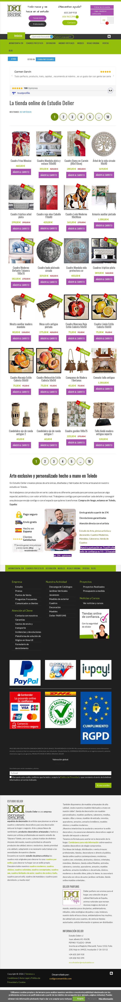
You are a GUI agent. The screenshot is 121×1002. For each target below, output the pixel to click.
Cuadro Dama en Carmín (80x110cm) (76, 162)
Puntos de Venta (23, 595)
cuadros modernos (38, 866)
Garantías (20, 619)
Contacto (71, 22)
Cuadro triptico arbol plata (20, 215)
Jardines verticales (66, 43)
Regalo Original (93, 43)
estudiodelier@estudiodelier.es (81, 962)
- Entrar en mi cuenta (101, 7)
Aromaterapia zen (16, 43)
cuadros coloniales (23, 869)
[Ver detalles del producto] (21, 143)
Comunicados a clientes (26, 603)
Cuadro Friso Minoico (21, 161)
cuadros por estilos (34, 43)
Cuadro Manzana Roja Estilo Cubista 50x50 (76, 325)
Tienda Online (38, 18)
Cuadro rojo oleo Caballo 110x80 (49, 215)
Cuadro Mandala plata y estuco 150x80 (48, 162)
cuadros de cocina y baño (46, 873)
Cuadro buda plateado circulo (48, 269)
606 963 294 (69, 16)
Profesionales (38, 24)
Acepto (80, 998)
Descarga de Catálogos (60, 586)
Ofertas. (105, 43)
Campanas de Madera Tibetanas (76, 379)
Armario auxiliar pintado (104, 214)
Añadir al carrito (21, 172)
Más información (106, 998)
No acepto (92, 998)
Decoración (55, 607)
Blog (11, 50)
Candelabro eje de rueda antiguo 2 (21, 432)
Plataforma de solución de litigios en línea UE (28, 638)
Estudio (19, 586)
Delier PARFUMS (57, 615)
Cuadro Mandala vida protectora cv (76, 269)
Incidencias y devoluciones (28, 632)
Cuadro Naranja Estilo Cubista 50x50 (21, 379)
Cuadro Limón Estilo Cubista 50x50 (104, 325)
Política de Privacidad (69, 777)
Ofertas (85, 568)
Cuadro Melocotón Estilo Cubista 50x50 (49, 379)
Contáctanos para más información (83, 842)
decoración (51, 568)
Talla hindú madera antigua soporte (104, 432)
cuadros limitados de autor (22, 873)
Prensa (18, 591)
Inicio (17, 35)
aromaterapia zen (16, 568)
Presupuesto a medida (94, 591)
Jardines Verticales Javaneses (58, 593)
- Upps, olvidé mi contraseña (99, 12)
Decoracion (50, 43)
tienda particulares (45, 59)
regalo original (74, 568)
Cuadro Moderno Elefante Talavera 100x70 (21, 270)
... (99, 117)
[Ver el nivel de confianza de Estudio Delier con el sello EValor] (94, 624)
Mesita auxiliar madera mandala (21, 325)
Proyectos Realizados (94, 586)
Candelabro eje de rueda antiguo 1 (49, 432)
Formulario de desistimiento (22, 646)
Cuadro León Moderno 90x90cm (76, 215)
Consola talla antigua (104, 377)
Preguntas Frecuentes (26, 599)
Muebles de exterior (59, 599)
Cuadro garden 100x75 (76, 431)
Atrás (13, 59)
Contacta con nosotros (26, 615)
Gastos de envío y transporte (24, 625)
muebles (61, 568)
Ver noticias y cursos (93, 603)
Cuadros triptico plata (104, 268)
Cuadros (53, 603)
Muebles (80, 43)
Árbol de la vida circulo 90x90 (104, 162)
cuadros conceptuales (41, 869)
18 (107, 117)
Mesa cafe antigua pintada (48, 325)
